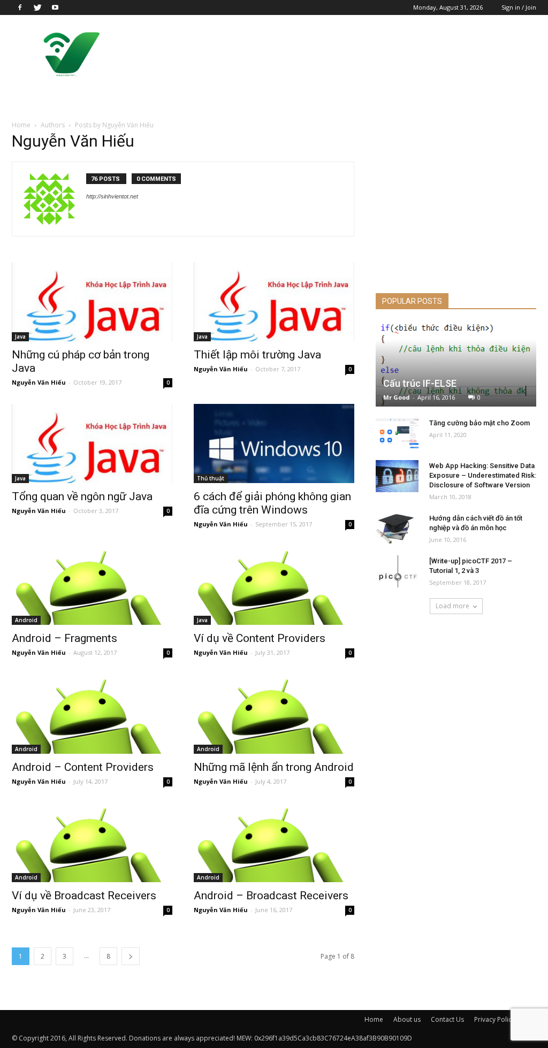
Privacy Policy (494, 1019)
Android (26, 620)
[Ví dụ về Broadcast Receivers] (92, 842)
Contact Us (447, 1019)
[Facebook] (20, 7)
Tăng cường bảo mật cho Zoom (479, 423)
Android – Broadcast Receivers (271, 895)
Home (21, 124)
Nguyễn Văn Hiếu (39, 382)
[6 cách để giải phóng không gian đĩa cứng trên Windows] (274, 443)
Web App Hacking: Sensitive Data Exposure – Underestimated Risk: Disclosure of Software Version (482, 475)
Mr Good (396, 397)
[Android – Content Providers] (92, 713)
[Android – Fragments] (92, 585)
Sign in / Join (518, 7)
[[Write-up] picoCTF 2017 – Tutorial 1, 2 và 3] (397, 571)
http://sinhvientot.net (112, 196)
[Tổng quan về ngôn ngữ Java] (92, 443)
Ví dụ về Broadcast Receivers (84, 895)
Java (20, 336)
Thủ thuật (210, 478)
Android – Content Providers (83, 767)
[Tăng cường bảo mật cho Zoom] (397, 433)
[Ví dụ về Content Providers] (274, 585)
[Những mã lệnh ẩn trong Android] (274, 713)
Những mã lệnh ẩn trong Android (274, 767)
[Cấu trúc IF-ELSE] (456, 365)
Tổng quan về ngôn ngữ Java (82, 496)
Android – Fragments (64, 638)
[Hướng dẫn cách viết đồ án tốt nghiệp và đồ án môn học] (397, 528)
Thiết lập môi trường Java (257, 354)
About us (407, 1019)
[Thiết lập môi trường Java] (274, 301)
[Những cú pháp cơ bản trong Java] (92, 301)
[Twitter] (37, 7)
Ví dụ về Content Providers (259, 638)
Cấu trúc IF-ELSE (419, 383)
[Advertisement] (341, 54)
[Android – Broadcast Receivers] (274, 842)
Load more (452, 605)
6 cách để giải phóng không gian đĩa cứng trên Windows (272, 503)
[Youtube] (55, 7)
